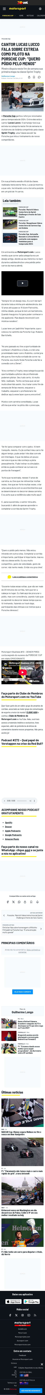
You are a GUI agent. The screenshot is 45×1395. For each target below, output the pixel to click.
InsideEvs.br (22, 1329)
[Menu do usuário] (40, 8)
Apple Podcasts (13, 830)
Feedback (22, 1355)
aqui (27, 850)
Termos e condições (14, 1383)
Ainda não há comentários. (22, 951)
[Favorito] (34, 77)
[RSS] (35, 1315)
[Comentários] (40, 77)
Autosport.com (22, 1341)
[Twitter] (13, 902)
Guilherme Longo (8, 76)
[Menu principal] (4, 9)
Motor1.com (22, 1333)
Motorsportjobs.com (22, 1337)
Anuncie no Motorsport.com (22, 1359)
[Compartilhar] (29, 77)
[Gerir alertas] (37, 902)
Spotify (8, 822)
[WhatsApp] (19, 902)
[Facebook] (7, 902)
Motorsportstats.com (22, 1344)
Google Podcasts (13, 835)
